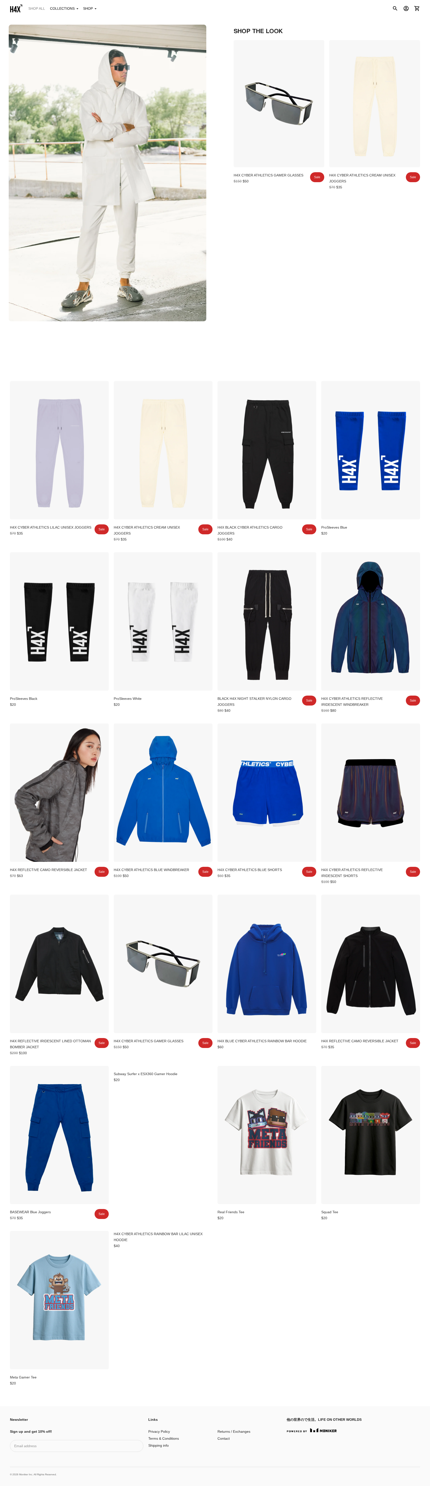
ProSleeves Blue (334, 527)
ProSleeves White (128, 699)
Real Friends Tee (230, 1212)
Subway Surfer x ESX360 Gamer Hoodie (145, 1074)
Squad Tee (329, 1212)
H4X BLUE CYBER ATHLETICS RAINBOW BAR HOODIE (262, 1041)
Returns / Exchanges (233, 1431)
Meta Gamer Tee (23, 1377)
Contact (223, 1438)
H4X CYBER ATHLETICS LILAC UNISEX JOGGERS (50, 527)
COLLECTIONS (62, 8)
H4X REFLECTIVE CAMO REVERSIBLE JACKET (48, 870)
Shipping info (158, 1445)
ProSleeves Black (23, 699)
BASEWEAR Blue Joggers (30, 1212)
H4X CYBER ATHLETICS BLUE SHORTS (249, 870)
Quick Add (279, 160)
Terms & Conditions (163, 1438)
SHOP (88, 8)
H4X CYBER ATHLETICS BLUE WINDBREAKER (151, 870)
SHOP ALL (36, 8)
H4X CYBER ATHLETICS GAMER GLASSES (268, 175)
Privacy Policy (159, 1431)
